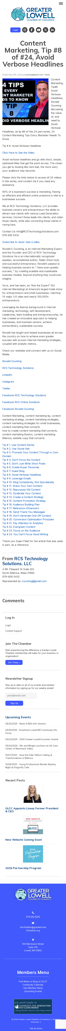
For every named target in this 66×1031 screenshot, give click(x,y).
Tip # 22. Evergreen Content (18, 526)
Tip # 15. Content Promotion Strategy (24, 500)
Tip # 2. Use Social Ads (15, 448)
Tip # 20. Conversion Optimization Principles (28, 519)
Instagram (8, 381)
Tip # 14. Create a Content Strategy (22, 497)
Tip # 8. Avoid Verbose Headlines (21, 474)
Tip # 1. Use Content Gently (18, 444)
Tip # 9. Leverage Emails (16, 478)
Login (15, 30)
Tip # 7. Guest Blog (13, 471)
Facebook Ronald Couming (18, 408)
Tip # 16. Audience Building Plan (21, 504)
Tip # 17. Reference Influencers (20, 508)
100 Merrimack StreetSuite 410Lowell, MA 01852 (33, 947)
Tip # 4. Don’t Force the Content (21, 459)
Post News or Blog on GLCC (33, 981)
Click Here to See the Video (18, 152)
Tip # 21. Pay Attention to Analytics (22, 523)
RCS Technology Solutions (18, 368)
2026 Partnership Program (23, 868)
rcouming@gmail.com (33, 75)
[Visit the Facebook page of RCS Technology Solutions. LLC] (10, 587)
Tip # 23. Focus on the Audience (21, 530)
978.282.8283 (33, 916)
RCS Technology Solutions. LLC (25, 561)
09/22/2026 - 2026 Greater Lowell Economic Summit (31, 739)
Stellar (39, 1028)
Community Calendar (33, 984)
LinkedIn (7, 374)
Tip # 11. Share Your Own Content (22, 485)
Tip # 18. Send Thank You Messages (23, 511)
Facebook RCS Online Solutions (21, 402)
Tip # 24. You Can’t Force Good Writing (25, 534)
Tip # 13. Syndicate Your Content (21, 493)
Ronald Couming (11, 361)
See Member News (33, 988)
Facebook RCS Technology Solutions (24, 395)
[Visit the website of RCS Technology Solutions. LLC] (4, 587)
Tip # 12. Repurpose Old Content (21, 489)
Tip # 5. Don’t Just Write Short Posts (23, 463)
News (47, 75)
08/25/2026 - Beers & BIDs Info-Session (25, 723)
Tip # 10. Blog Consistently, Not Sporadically (28, 482)
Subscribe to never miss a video (21, 242)
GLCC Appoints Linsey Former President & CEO (31, 810)
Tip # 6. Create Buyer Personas (20, 467)
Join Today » (14, 662)
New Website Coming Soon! (23, 839)
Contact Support (13, 631)
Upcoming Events (18, 717)
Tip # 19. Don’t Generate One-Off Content (26, 515)
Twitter (6, 388)
